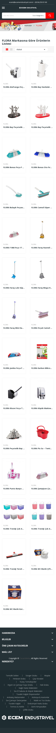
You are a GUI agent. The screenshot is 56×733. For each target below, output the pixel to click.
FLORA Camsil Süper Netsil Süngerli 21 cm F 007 (42, 207)
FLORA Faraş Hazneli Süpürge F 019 (42, 248)
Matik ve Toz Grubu (42, 700)
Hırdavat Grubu (19, 679)
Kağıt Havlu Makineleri (28, 688)
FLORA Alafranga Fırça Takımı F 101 (14, 87)
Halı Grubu (44, 685)
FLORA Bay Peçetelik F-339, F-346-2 (42, 127)
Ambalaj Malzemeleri (16, 697)
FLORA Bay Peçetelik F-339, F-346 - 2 (14, 127)
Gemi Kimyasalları (38, 707)
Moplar (47, 676)
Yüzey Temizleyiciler (28, 682)
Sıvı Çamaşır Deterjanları (16, 700)
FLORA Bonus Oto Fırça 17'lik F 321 (42, 167)
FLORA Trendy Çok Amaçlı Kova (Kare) (14, 529)
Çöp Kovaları (38, 679)
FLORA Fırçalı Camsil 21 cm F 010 (42, 328)
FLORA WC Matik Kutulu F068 (14, 609)
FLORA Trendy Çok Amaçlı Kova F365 (42, 529)
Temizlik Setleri (12, 676)
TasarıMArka (25, 658)
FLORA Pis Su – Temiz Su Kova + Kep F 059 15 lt (42, 448)
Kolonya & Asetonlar (40, 697)
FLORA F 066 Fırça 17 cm (14, 248)
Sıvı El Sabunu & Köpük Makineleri (28, 691)
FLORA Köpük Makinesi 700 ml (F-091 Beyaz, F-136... (42, 408)
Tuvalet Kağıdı (14, 703)
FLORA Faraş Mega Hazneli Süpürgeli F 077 (42, 288)
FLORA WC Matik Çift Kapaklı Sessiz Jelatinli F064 (42, 569)
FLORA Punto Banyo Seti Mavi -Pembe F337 (14, 489)
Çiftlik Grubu (28, 710)
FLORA (5, 84)
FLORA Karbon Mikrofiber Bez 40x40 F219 (42, 368)
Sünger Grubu (31, 676)
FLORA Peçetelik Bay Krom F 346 (14, 448)
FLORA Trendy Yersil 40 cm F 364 (14, 569)
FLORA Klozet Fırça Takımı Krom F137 (14, 408)
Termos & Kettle (17, 707)
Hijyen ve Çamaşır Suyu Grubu (20, 685)
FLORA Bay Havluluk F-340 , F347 (42, 87)
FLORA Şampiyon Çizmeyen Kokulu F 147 (42, 489)
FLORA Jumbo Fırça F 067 (14, 368)
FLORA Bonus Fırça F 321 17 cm (14, 167)
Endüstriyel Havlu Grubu (38, 703)
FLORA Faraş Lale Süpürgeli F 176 (14, 288)
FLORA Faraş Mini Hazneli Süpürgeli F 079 (14, 328)
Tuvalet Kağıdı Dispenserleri (28, 694)
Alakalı (31, 49)
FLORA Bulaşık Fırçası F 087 (14, 207)
